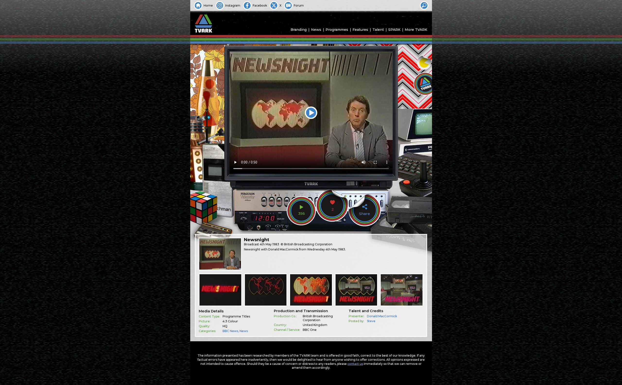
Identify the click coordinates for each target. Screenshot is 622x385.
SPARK (394, 29)
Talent (378, 29)
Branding (299, 29)
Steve (371, 321)
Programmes (337, 29)
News (316, 29)
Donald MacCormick (382, 316)
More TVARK (416, 29)
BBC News (230, 331)
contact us (355, 364)
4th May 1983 (269, 244)
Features (360, 29)
